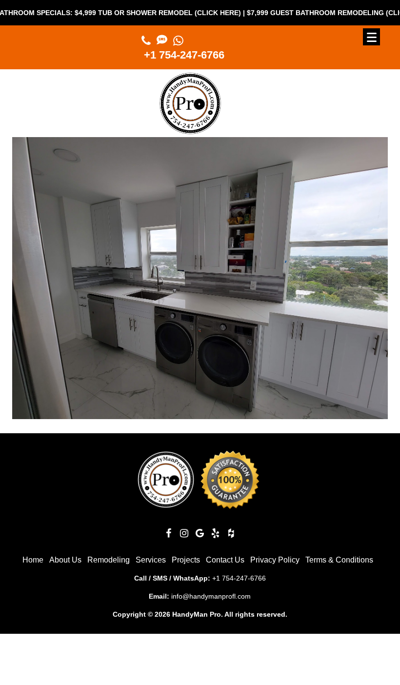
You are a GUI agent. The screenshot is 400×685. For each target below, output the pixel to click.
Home (32, 560)
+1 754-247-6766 (184, 55)
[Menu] (371, 36)
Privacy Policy (275, 560)
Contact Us (225, 560)
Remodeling (108, 560)
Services (151, 560)
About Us (65, 560)
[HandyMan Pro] (190, 130)
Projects (186, 560)
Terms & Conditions (339, 560)
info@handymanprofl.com (211, 596)
